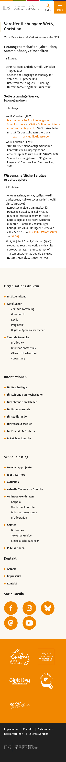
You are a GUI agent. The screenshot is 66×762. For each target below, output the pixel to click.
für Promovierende (18, 409)
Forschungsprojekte (19, 467)
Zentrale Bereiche (18, 337)
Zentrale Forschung (22, 309)
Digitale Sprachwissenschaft (28, 330)
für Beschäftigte (17, 387)
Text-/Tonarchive (21, 535)
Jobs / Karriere (16, 474)
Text (14, 136)
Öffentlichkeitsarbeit (24, 353)
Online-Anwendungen (20, 496)
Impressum (14, 576)
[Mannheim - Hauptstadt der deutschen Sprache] (19, 705)
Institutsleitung (16, 296)
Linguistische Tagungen (25, 540)
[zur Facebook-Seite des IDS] (11, 608)
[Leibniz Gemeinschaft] (19, 657)
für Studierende (17, 416)
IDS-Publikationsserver (36, 136)
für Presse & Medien (19, 424)
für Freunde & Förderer (21, 431)
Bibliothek (17, 342)
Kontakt (12, 583)
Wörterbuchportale (23, 507)
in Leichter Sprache (19, 438)
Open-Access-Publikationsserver (30, 37)
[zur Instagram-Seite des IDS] (29, 608)
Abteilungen (14, 303)
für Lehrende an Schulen (22, 402)
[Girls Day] (19, 681)
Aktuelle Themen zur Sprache (25, 489)
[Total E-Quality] (46, 681)
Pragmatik (17, 325)
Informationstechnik (23, 348)
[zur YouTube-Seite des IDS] (29, 623)
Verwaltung (18, 358)
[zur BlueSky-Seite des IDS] (47, 608)
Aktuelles (13, 482)
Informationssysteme (24, 512)
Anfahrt (11, 568)
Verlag (15, 236)
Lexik (14, 319)
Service (11, 525)
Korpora (16, 502)
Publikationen (16, 548)
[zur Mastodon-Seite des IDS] (11, 623)
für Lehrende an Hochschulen (25, 394)
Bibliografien (19, 517)
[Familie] (46, 657)
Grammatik (18, 314)
